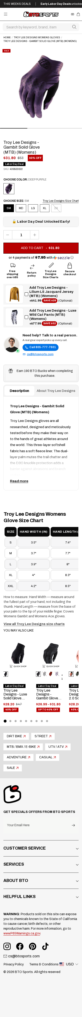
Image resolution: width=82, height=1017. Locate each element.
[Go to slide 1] (5, 721)
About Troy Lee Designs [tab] (56, 391)
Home (7, 37)
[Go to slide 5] (26, 721)
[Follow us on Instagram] (7, 946)
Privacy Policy (14, 964)
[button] (41, 257)
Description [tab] (19, 391)
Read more (19, 481)
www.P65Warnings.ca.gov (21, 933)
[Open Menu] (5, 14)
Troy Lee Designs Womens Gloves (37, 37)
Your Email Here (18, 825)
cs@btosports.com (40, 354)
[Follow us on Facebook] (19, 946)
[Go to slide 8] (41, 721)
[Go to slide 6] (31, 721)
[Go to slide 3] (15, 721)
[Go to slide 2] (10, 721)
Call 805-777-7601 (42, 347)
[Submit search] (74, 27)
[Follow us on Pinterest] (32, 946)
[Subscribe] (73, 825)
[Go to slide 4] (20, 721)
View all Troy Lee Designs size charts (34, 624)
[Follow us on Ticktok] (45, 946)
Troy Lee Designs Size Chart (61, 200)
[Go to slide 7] (36, 721)
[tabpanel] (41, 443)
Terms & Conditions (44, 964)
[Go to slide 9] (47, 721)
